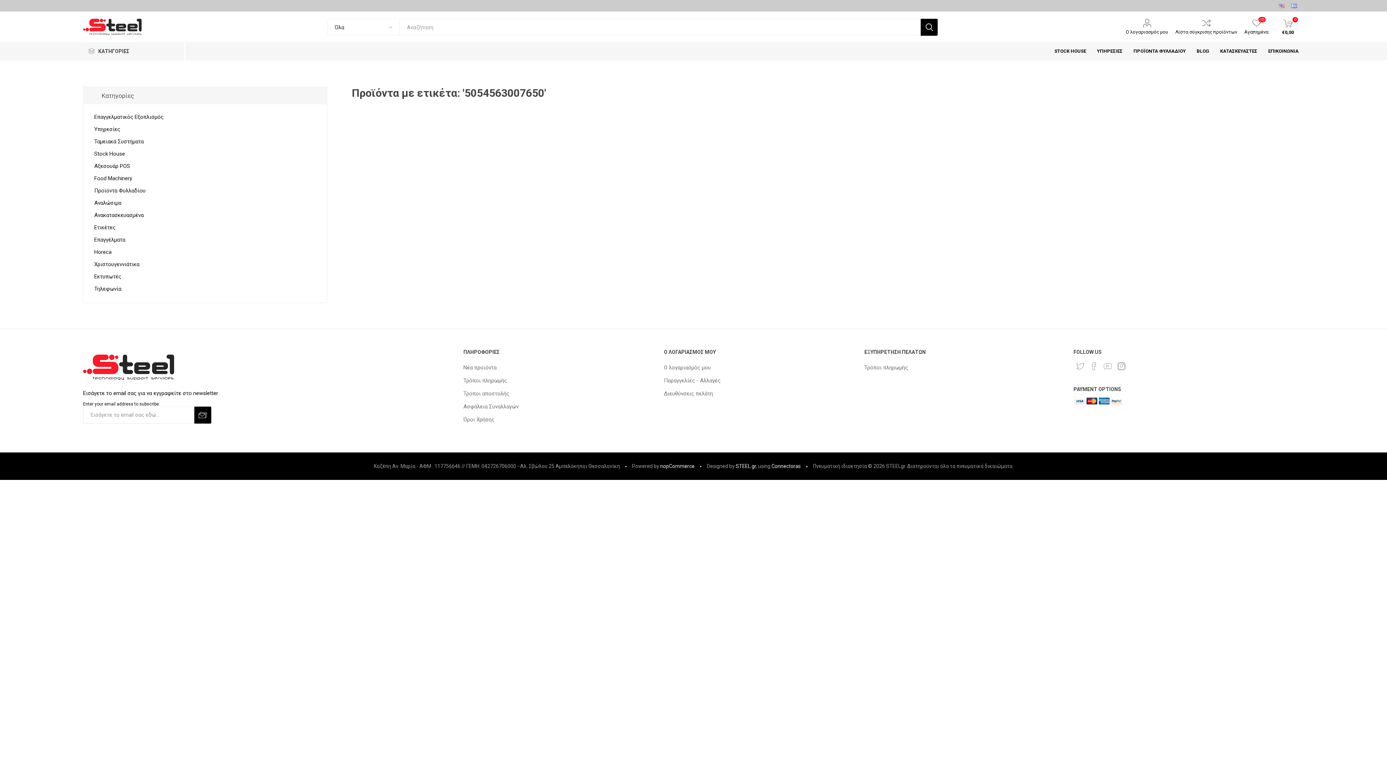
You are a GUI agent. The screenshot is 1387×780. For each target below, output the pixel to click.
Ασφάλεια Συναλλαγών (491, 406)
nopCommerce (677, 466)
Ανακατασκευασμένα (119, 215)
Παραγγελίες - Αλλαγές (692, 380)
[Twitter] (1080, 366)
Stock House (109, 154)
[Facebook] (1094, 366)
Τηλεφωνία (107, 289)
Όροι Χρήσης (478, 419)
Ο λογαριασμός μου (1147, 32)
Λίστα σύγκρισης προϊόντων (1206, 32)
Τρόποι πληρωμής (485, 380)
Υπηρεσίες (107, 129)
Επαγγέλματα (109, 240)
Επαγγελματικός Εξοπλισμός (129, 117)
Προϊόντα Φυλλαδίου (120, 190)
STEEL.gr (746, 466)
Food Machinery (113, 178)
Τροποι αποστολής (486, 393)
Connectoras (786, 466)
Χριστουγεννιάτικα (116, 264)
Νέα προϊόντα (480, 367)
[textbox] (660, 27)
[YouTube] (1108, 366)
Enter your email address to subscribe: (121, 404)
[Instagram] (1121, 366)
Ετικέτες (105, 227)
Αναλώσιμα (107, 203)
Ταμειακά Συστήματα (119, 141)
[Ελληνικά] (1294, 6)
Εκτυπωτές (107, 276)
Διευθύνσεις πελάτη (688, 393)
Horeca (103, 252)
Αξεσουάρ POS (112, 166)
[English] (1282, 6)
